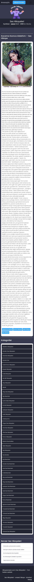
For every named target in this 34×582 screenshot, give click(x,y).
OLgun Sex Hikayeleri (8, 423)
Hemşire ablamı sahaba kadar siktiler (13, 549)
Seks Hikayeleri (7, 446)
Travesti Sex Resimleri (9, 509)
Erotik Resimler (7, 473)
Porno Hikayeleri (7, 437)
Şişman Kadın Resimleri (9, 504)
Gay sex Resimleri (8, 477)
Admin (13, 24)
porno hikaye (18, 329)
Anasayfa (5, 2)
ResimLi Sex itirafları (8, 441)
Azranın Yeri (6, 360)
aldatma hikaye (7, 329)
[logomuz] (17, 12)
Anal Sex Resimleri (8, 468)
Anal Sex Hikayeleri (8, 355)
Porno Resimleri (7, 500)
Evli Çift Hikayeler (7, 378)
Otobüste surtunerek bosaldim (11, 546)
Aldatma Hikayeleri (8, 346)
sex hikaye (5, 332)
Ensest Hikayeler (7, 369)
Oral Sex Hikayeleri (8, 428)
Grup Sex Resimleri (8, 482)
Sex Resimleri (6, 459)
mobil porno (6, 419)
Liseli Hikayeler (7, 414)
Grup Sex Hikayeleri (8, 392)
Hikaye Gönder (19, 2)
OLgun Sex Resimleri (8, 495)
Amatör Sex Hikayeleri (9, 351)
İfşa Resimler (6, 396)
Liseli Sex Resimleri (8, 491)
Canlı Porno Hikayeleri (9, 364)
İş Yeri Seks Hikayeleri (8, 400)
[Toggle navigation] (30, 2)
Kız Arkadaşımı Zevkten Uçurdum (12, 556)
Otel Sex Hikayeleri (8, 432)
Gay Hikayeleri (7, 383)
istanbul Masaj (29, 578)
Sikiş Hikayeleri (7, 518)
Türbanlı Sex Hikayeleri (9, 531)
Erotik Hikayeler (7, 373)
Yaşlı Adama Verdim (9, 560)
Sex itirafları (6, 455)
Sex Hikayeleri (6, 450)
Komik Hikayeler (7, 405)
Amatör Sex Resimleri (9, 464)
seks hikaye (26, 329)
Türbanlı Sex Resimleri (9, 513)
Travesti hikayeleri (8, 527)
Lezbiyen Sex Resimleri (9, 486)
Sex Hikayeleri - (10, 577)
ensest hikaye (20, 577)
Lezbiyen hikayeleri (8, 410)
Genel (4, 387)
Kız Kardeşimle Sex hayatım (11, 553)
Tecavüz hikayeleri (8, 522)
